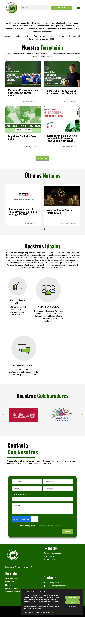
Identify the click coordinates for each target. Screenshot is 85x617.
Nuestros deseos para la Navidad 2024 (59, 211)
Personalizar (72, 606)
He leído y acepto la (43, 525)
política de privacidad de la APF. (52, 525)
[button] (78, 7)
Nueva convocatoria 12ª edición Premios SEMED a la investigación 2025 (22, 211)
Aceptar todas (72, 598)
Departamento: (19, 494)
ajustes (51, 612)
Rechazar (72, 602)
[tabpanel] (23, 205)
